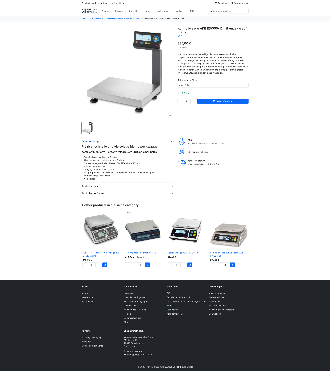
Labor (147, 11)
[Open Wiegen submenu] (111, 11)
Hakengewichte (216, 297)
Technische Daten (92, 193)
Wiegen (105, 11)
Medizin (179, 11)
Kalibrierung (172, 309)
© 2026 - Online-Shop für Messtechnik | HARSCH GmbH (165, 367)
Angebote (86, 293)
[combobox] (228, 11)
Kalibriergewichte (175, 313)
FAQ (168, 293)
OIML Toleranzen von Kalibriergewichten (186, 301)
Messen (119, 11)
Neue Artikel (87, 297)
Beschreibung (90, 141)
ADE (180, 36)
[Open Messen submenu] (125, 11)
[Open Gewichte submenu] (140, 11)
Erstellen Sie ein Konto (92, 345)
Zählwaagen (215, 313)
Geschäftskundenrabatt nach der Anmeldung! (103, 3)
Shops (127, 322)
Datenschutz (130, 305)
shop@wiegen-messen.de (139, 354)
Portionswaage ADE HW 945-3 (183, 252)
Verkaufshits (87, 301)
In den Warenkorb (223, 101)
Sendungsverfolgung (91, 337)
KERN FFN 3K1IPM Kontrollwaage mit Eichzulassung (100, 254)
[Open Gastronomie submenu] (171, 11)
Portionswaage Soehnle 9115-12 (140, 252)
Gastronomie (163, 11)
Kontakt (127, 313)
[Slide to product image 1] (87, 128)
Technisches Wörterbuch (178, 297)
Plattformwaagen (217, 305)
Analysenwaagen (217, 293)
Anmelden (86, 341)
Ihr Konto (85, 331)
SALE (192, 11)
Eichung (170, 305)
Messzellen (214, 301)
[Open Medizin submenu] (185, 11)
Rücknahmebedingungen (136, 301)
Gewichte (133, 11)
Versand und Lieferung (135, 309)
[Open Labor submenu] (153, 11)
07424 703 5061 (135, 351)
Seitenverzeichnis (132, 318)
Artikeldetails (89, 186)
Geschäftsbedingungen (135, 297)
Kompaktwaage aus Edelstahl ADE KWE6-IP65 (227, 254)
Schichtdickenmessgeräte (221, 309)
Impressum (129, 293)
